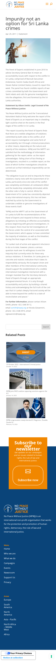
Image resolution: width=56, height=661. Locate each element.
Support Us (9, 577)
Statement (22, 34)
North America (8, 613)
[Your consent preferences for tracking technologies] (51, 656)
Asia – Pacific (10, 619)
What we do (9, 558)
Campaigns (9, 563)
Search (46, 327)
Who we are (9, 553)
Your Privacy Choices (21, 653)
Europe (7, 599)
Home (7, 548)
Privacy (7, 582)
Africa (7, 634)
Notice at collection (13, 657)
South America (8, 606)
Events (7, 568)
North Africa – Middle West (10, 627)
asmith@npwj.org (18, 307)
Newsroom (9, 572)
